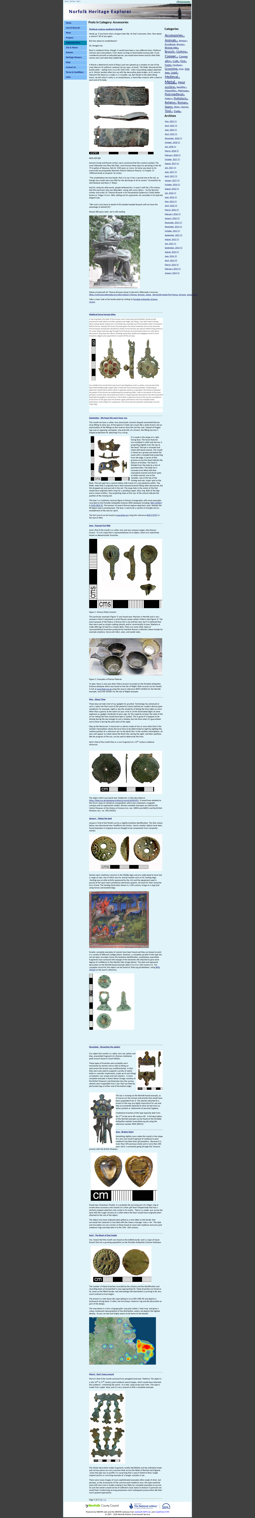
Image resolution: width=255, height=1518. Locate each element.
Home (66, 1)
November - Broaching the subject (104, 1047)
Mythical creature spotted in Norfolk (105, 29)
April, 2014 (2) (171, 261)
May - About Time (97, 699)
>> (105, 1500)
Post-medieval (175, 94)
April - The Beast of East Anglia (103, 1235)
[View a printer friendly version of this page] (183, 2)
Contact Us (71, 67)
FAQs (68, 62)
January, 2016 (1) (172, 219)
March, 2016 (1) (172, 210)
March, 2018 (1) (172, 151)
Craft (176, 61)
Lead (174, 72)
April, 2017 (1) (171, 176)
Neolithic (182, 87)
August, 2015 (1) (172, 240)
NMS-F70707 (152, 515)
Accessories (175, 35)
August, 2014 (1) (172, 252)
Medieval (172, 77)
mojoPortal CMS (162, 1512)
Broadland (170, 44)
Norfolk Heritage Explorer (100, 12)
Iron (181, 69)
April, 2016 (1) (171, 206)
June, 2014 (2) (171, 256)
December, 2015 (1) (173, 223)
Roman (183, 102)
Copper (171, 56)
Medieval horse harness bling (102, 315)
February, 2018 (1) (173, 155)
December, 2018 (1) (173, 138)
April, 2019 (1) (171, 134)
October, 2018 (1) (172, 143)
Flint (183, 61)
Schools (69, 53)
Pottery (169, 99)
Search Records (73, 28)
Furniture (178, 65)
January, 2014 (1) (172, 273)
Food (168, 65)
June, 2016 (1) (171, 197)
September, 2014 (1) (173, 248)
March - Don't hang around (101, 1374)
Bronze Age (172, 47)
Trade (177, 111)
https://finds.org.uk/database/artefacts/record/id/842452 (114, 801)
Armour (183, 41)
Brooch (170, 51)
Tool (169, 111)
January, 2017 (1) (172, 181)
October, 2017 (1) (172, 160)
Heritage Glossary (74, 57)
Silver (177, 107)
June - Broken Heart (125, 1132)
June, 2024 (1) (171, 130)
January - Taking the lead (100, 819)
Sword (185, 107)
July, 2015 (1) (170, 244)
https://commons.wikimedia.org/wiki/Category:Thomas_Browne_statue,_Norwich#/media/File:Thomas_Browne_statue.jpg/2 (143, 295)
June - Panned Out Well (99, 526)
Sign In (78, 1)
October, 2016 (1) (172, 185)
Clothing (182, 51)
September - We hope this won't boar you (108, 418)
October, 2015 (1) (172, 231)
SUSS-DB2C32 (97, 506)
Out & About (72, 48)
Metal (171, 82)
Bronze (181, 44)
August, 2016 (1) (172, 189)
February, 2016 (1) (173, 214)
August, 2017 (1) (172, 164)
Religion (171, 102)
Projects (69, 38)
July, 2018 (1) (170, 147)
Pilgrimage (184, 91)
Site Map (72, 1)
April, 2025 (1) (171, 126)
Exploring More (73, 43)
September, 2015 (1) (173, 235)
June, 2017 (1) (171, 172)
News (68, 33)
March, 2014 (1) (172, 265)
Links (68, 77)
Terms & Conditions (74, 72)
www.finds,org (122, 515)
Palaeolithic (171, 91)
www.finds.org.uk (104, 689)
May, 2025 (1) (171, 122)
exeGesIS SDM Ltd (142, 1512)
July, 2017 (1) (170, 168)
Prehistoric (181, 98)
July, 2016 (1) (170, 193)
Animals (171, 40)
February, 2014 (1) (173, 269)
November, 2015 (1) (173, 227)
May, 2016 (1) (171, 202)
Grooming (171, 68)
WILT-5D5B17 (156, 503)
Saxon (169, 106)
